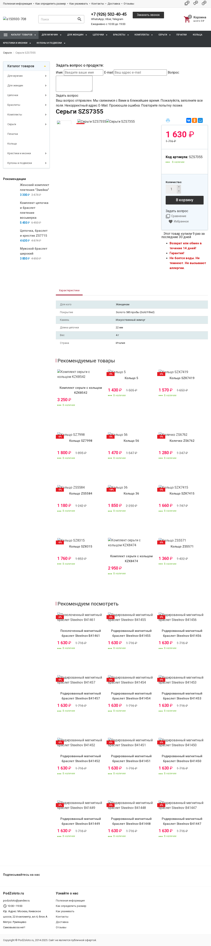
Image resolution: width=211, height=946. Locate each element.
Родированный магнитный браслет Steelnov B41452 (80, 758)
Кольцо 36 (131, 493)
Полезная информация (17, 3)
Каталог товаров (20, 66)
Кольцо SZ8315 (80, 546)
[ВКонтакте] (188, 120)
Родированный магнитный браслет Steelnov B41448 (131, 821)
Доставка (114, 3)
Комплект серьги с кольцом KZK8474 (131, 558)
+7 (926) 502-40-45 (109, 14)
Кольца (197, 34)
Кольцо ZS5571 (182, 546)
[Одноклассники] (194, 120)
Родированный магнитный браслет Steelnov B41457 (80, 696)
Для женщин (15, 85)
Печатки (181, 34)
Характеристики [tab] (69, 290)
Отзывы (129, 3)
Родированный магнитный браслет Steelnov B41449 (80, 821)
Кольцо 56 (131, 441)
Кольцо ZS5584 (80, 493)
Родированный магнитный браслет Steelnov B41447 (182, 821)
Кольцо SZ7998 (80, 441)
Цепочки (12, 95)
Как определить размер (50, 3)
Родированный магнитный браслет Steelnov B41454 (131, 696)
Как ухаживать (78, 3)
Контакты (97, 3)
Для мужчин (15, 75)
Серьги (11, 124)
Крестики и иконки (19, 153)
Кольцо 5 (131, 378)
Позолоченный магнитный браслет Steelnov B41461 (80, 633)
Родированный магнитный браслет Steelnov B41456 (182, 633)
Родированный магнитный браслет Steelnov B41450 (182, 758)
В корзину (184, 200)
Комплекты (14, 114)
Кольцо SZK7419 (182, 378)
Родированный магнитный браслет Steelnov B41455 (131, 633)
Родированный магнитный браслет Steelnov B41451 (131, 758)
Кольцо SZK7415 (182, 493)
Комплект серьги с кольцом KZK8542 (81, 390)
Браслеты (13, 104)
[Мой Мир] (200, 120)
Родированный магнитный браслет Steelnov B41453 (182, 696)
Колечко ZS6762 (182, 441)
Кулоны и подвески (19, 163)
